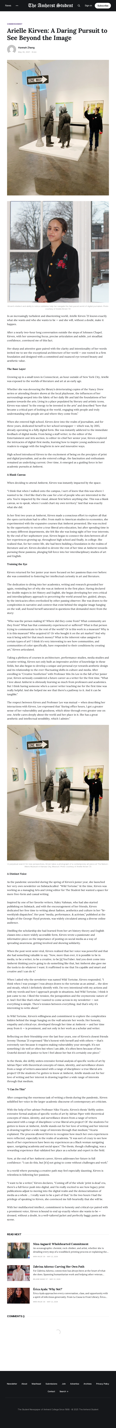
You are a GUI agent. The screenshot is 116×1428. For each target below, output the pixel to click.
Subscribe (102, 5)
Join (64, 1384)
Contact (51, 1391)
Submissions (51, 1384)
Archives (88, 1384)
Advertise (74, 1384)
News (8, 5)
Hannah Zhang (26, 47)
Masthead (36, 1384)
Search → (64, 1391)
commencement (14, 24)
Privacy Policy (102, 1384)
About (24, 1384)
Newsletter (12, 1384)
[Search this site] (79, 6)
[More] (17, 6)
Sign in (88, 5)
